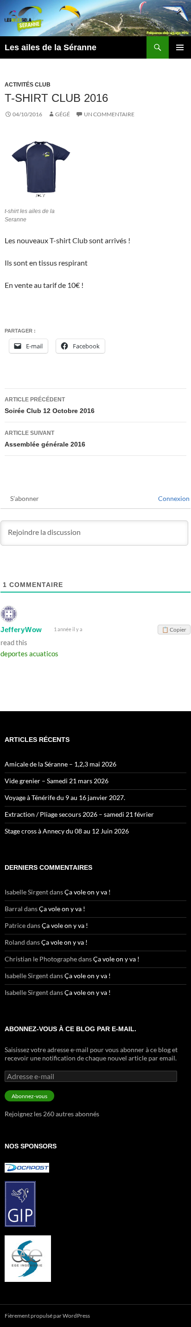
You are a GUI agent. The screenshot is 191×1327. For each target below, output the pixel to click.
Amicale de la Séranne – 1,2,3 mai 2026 (60, 764)
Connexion (173, 498)
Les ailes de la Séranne (50, 47)
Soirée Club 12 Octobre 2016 (50, 405)
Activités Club (28, 84)
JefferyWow (21, 629)
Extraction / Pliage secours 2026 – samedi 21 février (79, 814)
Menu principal (180, 47)
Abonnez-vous (29, 1096)
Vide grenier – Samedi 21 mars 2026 (56, 781)
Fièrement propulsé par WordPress (47, 1315)
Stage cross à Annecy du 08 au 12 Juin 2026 (67, 831)
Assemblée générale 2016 (45, 439)
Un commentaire (109, 114)
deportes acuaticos (29, 653)
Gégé (62, 114)
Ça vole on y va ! (87, 892)
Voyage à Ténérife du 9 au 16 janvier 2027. (65, 797)
